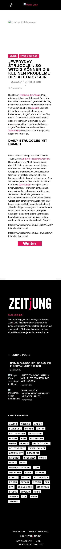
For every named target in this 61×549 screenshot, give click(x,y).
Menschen (15, 473)
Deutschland (17, 434)
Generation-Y (17, 448)
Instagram (33, 453)
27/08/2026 (15, 370)
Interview (29, 458)
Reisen (13, 482)
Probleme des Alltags (30, 95)
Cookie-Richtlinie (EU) (30, 544)
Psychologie (41, 477)
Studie (13, 492)
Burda (41, 429)
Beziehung (15, 429)
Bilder (13, 56)
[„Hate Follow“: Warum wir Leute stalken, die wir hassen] (13, 380)
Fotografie (36, 439)
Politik (26, 477)
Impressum (19, 532)
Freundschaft (41, 443)
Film (23, 439)
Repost (25, 482)
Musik (28, 473)
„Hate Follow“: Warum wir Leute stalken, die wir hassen (35, 378)
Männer (40, 473)
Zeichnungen (25, 184)
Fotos (12, 443)
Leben (12, 463)
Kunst (42, 458)
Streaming (43, 487)
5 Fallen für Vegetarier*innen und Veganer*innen (35, 393)
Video (33, 497)
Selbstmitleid (14, 130)
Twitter (13, 497)
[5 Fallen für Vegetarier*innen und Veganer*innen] (14, 394)
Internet (14, 458)
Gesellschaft (37, 448)
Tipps (37, 492)
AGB (38, 541)
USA (24, 497)
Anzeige (25, 424)
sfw (11, 487)
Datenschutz (24, 541)
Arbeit (38, 424)
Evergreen (35, 434)
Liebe (23, 463)
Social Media (25, 487)
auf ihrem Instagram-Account (35, 158)
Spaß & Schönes (28, 56)
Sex (47, 482)
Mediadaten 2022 (38, 532)
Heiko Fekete (34, 82)
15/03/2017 (16, 82)
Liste (37, 468)
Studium (25, 492)
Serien (37, 482)
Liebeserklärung (19, 468)
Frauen (24, 443)
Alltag (13, 424)
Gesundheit (16, 453)
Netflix (13, 477)
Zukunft (35, 108)
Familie (13, 439)
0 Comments (15, 88)
